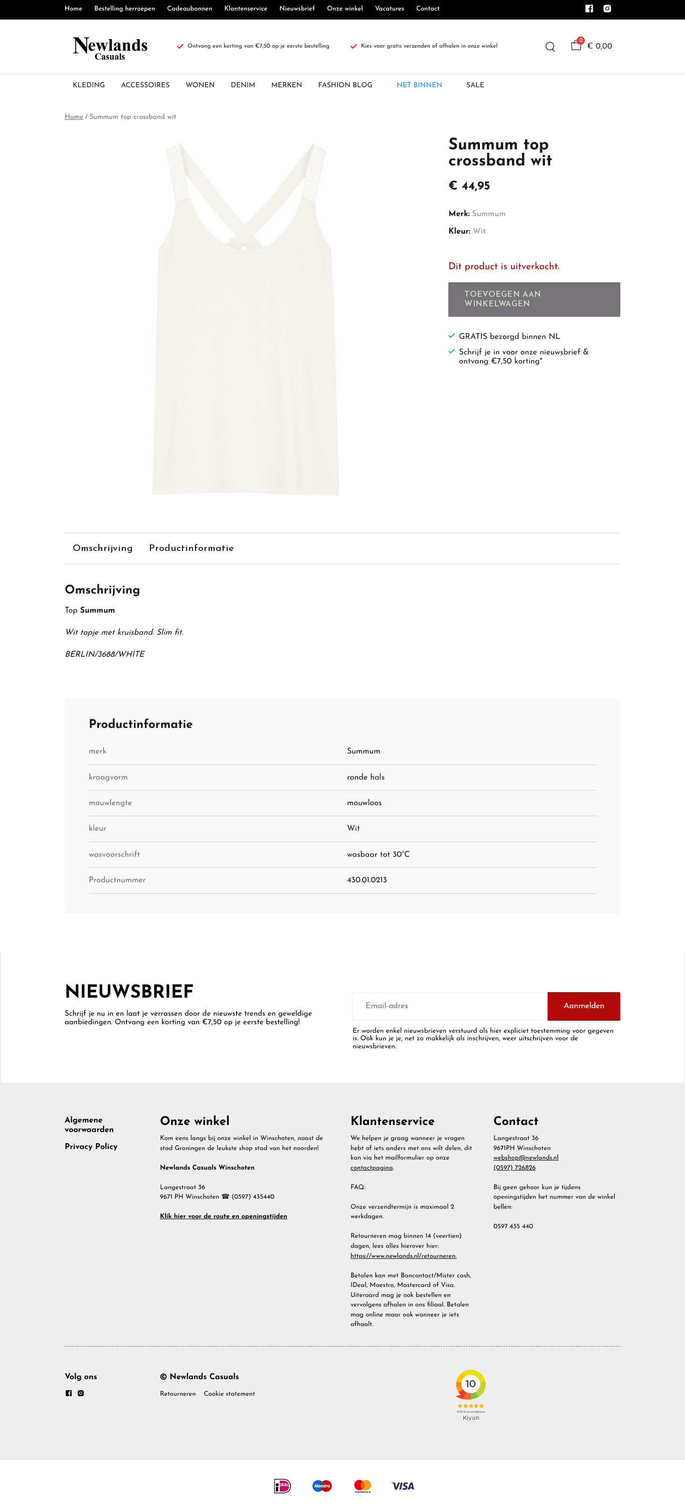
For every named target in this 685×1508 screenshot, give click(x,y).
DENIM (243, 85)
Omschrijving (103, 548)
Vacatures (389, 9)
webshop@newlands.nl (526, 1158)
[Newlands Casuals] (109, 47)
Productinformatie (191, 548)
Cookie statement (229, 1394)
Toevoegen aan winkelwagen (502, 299)
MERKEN (286, 85)
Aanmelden (584, 1006)
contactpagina (372, 1168)
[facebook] (589, 12)
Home (73, 9)
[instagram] (607, 12)
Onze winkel (345, 9)
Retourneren (178, 1394)
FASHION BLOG (345, 85)
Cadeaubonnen (189, 9)
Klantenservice (245, 9)
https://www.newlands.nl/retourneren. (404, 1256)
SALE (475, 85)
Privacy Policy (91, 1147)
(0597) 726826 (514, 1168)
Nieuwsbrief (297, 9)
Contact (428, 9)
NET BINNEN (419, 85)
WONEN (200, 85)
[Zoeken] (550, 47)
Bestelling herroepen (124, 9)
